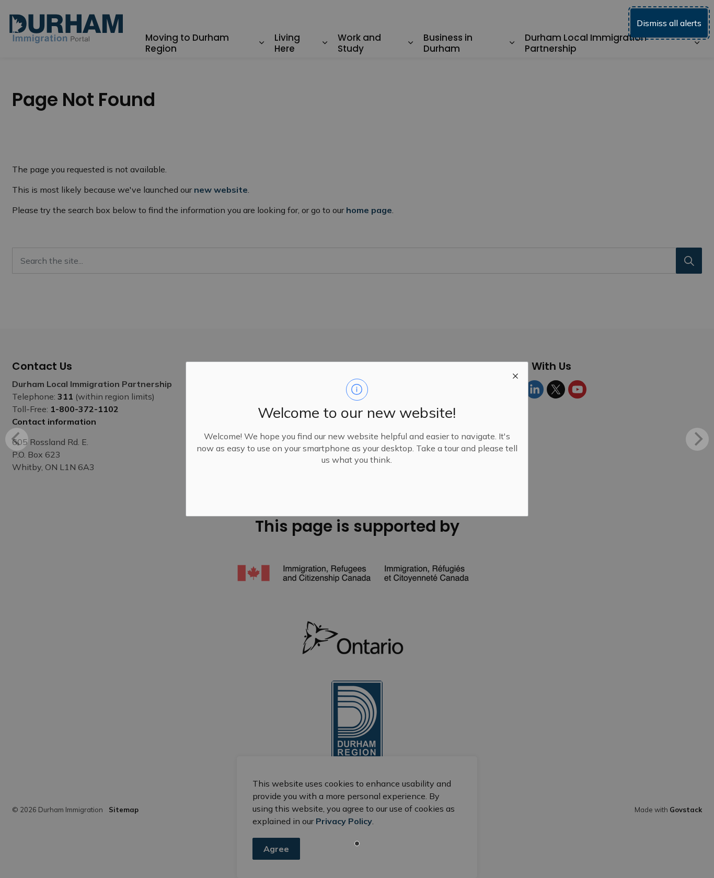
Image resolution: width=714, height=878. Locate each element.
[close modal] (515, 374)
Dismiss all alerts (669, 23)
